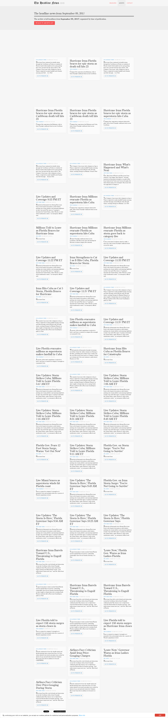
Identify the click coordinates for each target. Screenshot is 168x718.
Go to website (42, 76)
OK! (160, 715)
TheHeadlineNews (49, 3)
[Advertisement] (84, 45)
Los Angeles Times (41, 59)
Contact (130, 3)
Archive (121, 3)
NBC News (38, 236)
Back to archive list (45, 23)
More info (82, 715)
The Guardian (74, 69)
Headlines (113, 3)
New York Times (108, 173)
